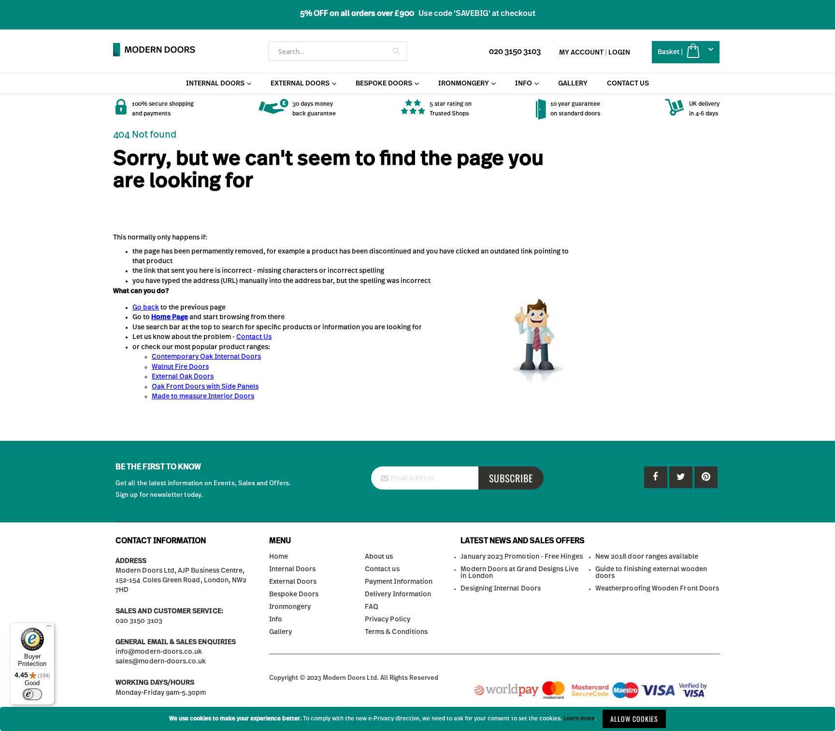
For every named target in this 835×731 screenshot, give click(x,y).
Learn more (579, 718)
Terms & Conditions (396, 632)
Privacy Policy (387, 619)
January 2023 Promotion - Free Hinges (521, 556)
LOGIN (619, 52)
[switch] (32, 694)
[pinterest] (680, 477)
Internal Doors (292, 569)
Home (278, 556)
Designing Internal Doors (501, 588)
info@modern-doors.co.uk (158, 651)
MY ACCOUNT (581, 52)
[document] (417, 719)
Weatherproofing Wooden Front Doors (657, 588)
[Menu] (49, 628)
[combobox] (337, 51)
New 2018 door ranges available (646, 556)
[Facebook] (655, 477)
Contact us (382, 569)
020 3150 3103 (515, 52)
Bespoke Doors (294, 594)
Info (275, 619)
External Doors (293, 581)
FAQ (371, 607)
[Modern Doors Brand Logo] (154, 49)
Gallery (280, 632)
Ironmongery (290, 607)
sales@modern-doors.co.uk (160, 661)
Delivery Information (398, 594)
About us (379, 556)
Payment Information (398, 581)
